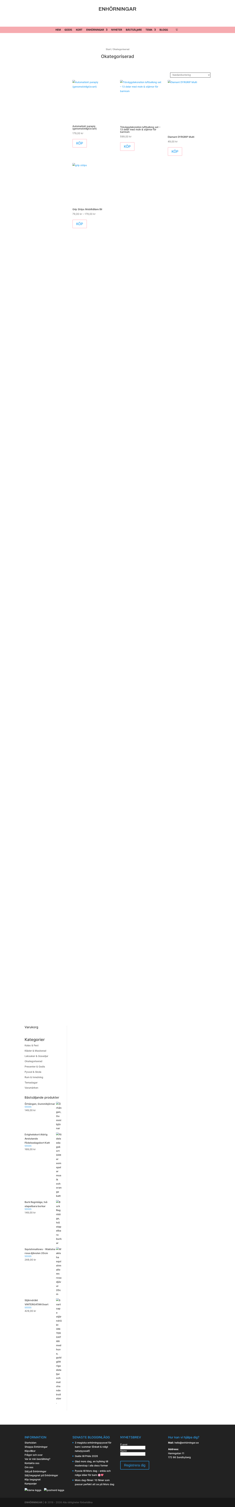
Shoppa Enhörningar (36, 1446)
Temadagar (31, 1082)
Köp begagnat (33, 1479)
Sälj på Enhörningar (35, 1471)
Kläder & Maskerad (35, 1050)
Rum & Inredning (34, 1077)
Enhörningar (95, 30)
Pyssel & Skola (33, 1071)
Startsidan (30, 1442)
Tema (149, 30)
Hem (58, 30)
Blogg (163, 30)
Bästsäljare (134, 30)
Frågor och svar (33, 1454)
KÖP (79, 224)
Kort (79, 30)
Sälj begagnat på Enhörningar (41, 1475)
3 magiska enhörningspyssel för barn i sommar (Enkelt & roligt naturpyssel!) (93, 1446)
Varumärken (31, 1087)
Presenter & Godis (35, 1066)
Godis (68, 30)
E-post (123, 1444)
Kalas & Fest (32, 1045)
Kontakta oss (32, 1463)
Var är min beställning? (37, 1458)
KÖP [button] (79, 143)
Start (108, 49)
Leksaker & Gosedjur (36, 1056)
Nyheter (116, 30)
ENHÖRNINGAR (33, 1502)
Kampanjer (31, 1483)
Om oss (29, 1467)
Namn (123, 1450)
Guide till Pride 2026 (86, 1456)
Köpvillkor (30, 1450)
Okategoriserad (33, 1061)
